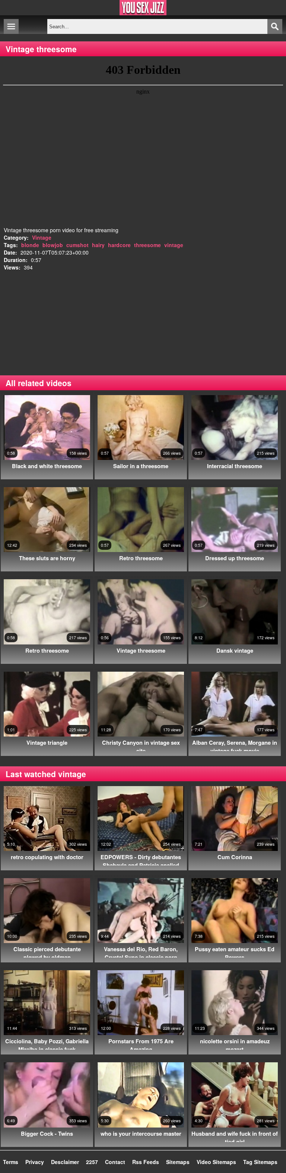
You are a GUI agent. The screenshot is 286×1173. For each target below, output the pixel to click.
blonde (30, 245)
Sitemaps (178, 1162)
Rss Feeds (145, 1162)
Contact (115, 1162)
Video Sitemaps (216, 1162)
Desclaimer (65, 1162)
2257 (92, 1162)
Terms (10, 1162)
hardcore (119, 245)
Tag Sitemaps (260, 1162)
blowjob (52, 245)
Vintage (41, 237)
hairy (98, 245)
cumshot (77, 245)
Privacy (34, 1162)
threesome (147, 245)
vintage (173, 245)
